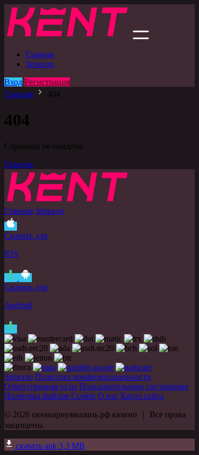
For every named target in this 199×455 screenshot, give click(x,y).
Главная (39, 54)
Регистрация (47, 81)
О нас (108, 395)
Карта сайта (141, 395)
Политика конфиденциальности (93, 376)
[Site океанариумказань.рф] (67, 36)
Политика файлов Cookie (50, 395)
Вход (13, 81)
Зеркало (39, 63)
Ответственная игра (40, 386)
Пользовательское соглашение (133, 386)
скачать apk (49, 445)
